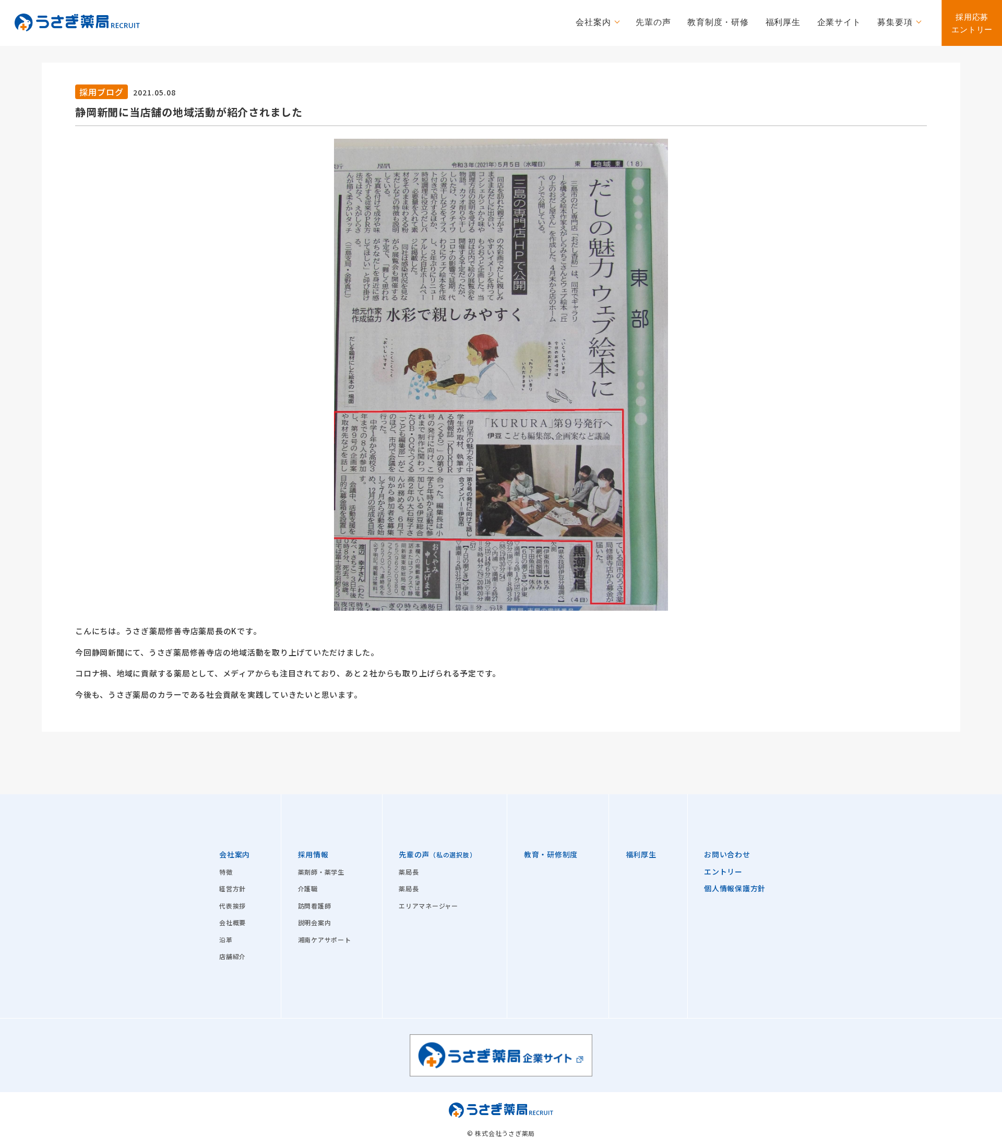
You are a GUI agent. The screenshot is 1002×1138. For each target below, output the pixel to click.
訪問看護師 (314, 905)
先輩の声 (437, 854)
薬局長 (409, 871)
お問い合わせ (727, 854)
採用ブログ (101, 92)
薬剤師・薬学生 (321, 871)
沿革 (226, 939)
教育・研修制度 (551, 854)
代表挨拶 (232, 905)
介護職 (308, 888)
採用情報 (313, 854)
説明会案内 (314, 922)
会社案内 (234, 854)
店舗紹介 (232, 956)
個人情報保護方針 (735, 888)
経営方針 (232, 888)
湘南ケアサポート (324, 939)
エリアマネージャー (428, 905)
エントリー (723, 871)
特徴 (226, 871)
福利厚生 (641, 854)
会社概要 (232, 922)
